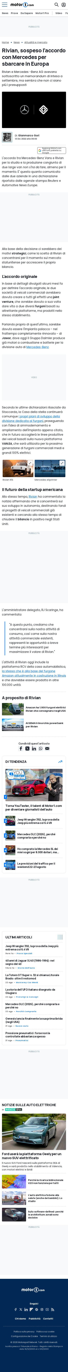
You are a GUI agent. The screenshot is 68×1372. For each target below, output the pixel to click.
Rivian (33, 497)
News (5, 13)
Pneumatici (22, 1040)
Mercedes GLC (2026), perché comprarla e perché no (32, 1005)
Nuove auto (22, 1026)
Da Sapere (27, 13)
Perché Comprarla (26, 1011)
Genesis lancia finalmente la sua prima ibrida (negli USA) (33, 1020)
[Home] (22, 5)
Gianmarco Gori (28, 135)
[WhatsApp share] (41, 749)
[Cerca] (57, 5)
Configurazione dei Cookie (24, 1336)
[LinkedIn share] (34, 749)
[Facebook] (15, 1309)
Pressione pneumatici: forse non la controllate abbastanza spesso (27, 1034)
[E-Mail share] (47, 749)
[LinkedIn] (26, 1309)
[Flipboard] (31, 1309)
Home (5, 42)
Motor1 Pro (42, 13)
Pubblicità (34, 1318)
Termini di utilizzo (48, 1336)
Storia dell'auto (26, 968)
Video (58, 13)
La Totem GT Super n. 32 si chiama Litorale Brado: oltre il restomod (32, 976)
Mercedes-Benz (37, 347)
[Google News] (36, 1309)
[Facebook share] (21, 749)
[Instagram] (42, 1309)
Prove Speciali (24, 953)
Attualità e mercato (35, 42)
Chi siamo (20, 1318)
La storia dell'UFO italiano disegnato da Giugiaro (30, 991)
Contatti (48, 1318)
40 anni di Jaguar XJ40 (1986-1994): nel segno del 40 (29, 962)
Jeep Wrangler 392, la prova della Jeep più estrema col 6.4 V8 (31, 947)
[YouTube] (47, 1309)
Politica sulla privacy (24, 1331)
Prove (14, 13)
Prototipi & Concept (27, 997)
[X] (20, 1309)
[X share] (27, 749)
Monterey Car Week (27, 982)
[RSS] (52, 1309)
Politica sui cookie (45, 1331)
